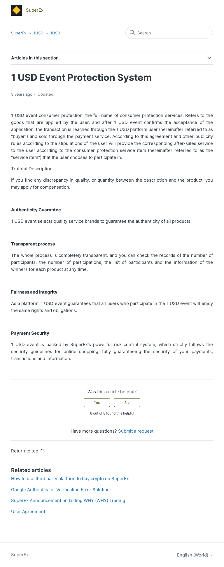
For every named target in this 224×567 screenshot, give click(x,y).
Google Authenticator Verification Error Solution (60, 489)
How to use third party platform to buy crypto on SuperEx (70, 478)
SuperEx (18, 33)
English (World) (193, 554)
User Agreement (28, 511)
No (127, 402)
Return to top (25, 451)
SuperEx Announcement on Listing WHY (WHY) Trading (68, 500)
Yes (97, 402)
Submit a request (135, 431)
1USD (38, 33)
